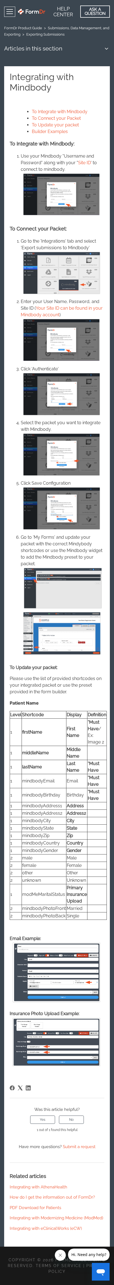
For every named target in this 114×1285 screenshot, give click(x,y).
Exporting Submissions (45, 34)
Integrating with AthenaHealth (38, 1187)
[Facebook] (12, 1087)
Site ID (84, 162)
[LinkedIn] (28, 1087)
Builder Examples (50, 131)
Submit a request (79, 1146)
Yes (42, 1120)
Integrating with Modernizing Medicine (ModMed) (56, 1217)
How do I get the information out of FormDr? (52, 1197)
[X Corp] (20, 1087)
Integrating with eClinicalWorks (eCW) (46, 1228)
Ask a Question (95, 11)
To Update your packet (55, 125)
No (71, 1120)
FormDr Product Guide (23, 28)
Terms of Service (59, 1265)
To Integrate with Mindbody (59, 111)
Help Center (63, 11)
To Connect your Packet (56, 118)
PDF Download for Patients (35, 1207)
